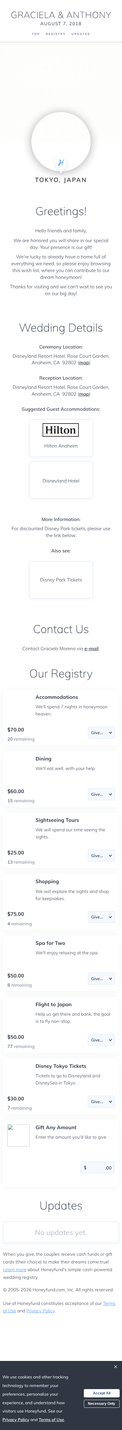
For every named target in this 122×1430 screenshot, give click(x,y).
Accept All (101, 1393)
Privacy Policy (40, 1311)
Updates (81, 34)
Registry (56, 34)
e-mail (91, 648)
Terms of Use (51, 1419)
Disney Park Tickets (61, 580)
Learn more (14, 1269)
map (84, 362)
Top (36, 34)
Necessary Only (101, 1404)
